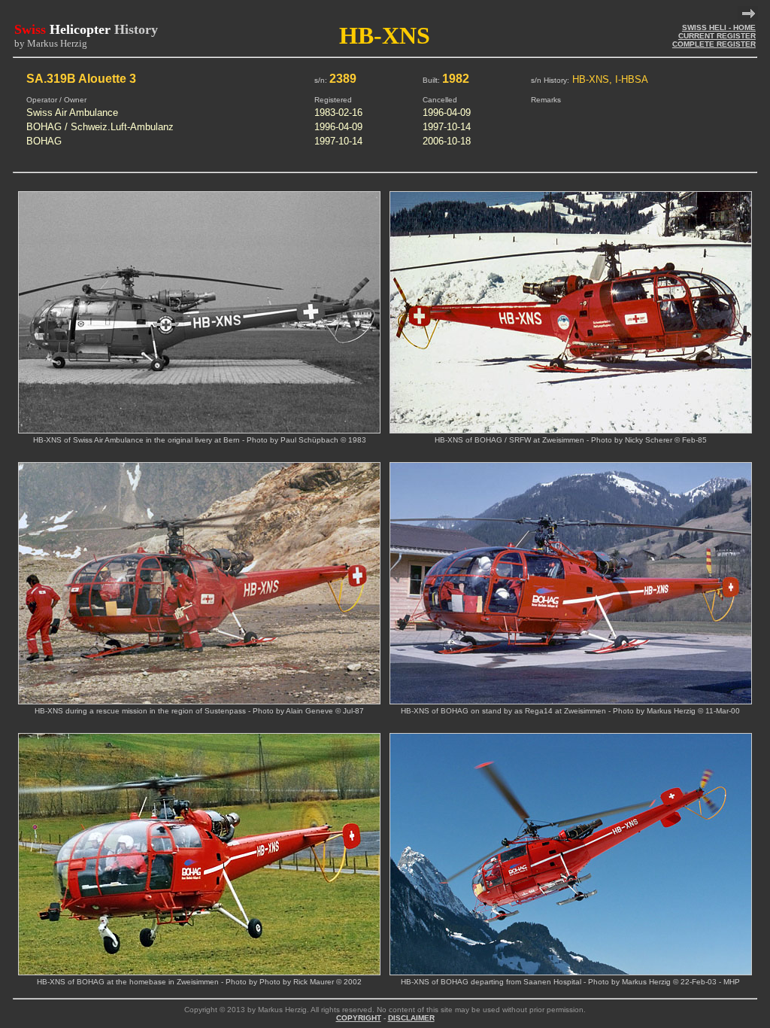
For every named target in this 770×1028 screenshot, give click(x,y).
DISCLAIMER (411, 1018)
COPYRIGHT (358, 1018)
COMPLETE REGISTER (714, 44)
